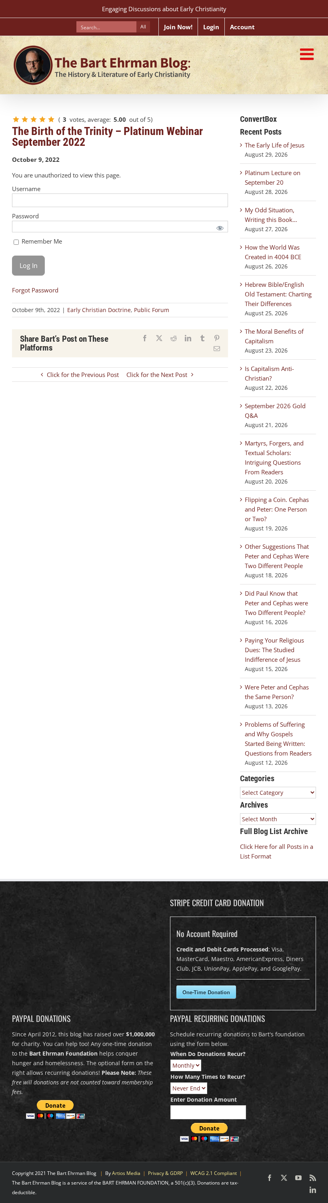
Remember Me (41, 241)
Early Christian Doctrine (99, 310)
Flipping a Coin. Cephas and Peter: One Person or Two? (277, 509)
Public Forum (151, 310)
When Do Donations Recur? (208, 1054)
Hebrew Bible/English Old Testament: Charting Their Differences (278, 294)
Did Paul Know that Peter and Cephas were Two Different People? (276, 603)
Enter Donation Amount (203, 1099)
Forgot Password (35, 290)
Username (26, 189)
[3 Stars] (34, 119)
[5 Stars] (51, 119)
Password (25, 216)
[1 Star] (16, 119)
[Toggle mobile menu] (308, 54)
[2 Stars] (25, 119)
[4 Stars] (42, 119)
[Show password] (220, 227)
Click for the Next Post (156, 375)
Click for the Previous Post (83, 375)
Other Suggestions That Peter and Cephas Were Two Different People (277, 556)
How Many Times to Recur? (208, 1076)
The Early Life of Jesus (274, 145)
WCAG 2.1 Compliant (213, 1173)
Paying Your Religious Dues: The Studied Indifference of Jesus (274, 649)
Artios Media (126, 1173)
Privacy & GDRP (165, 1173)
